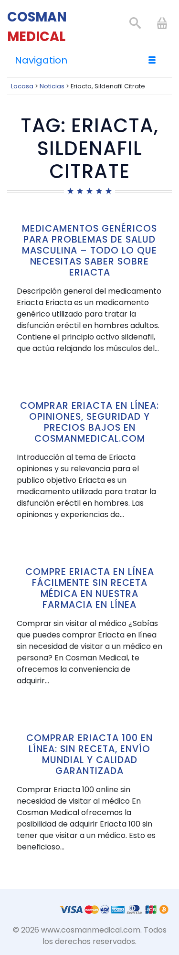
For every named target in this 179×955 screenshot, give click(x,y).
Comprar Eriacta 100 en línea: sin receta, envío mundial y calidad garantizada (89, 754)
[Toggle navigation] (152, 60)
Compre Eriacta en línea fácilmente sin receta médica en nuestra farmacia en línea (89, 588)
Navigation (41, 60)
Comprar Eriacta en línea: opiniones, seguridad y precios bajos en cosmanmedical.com (89, 422)
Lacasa (22, 86)
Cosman (37, 27)
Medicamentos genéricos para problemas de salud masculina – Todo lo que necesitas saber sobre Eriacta (89, 250)
